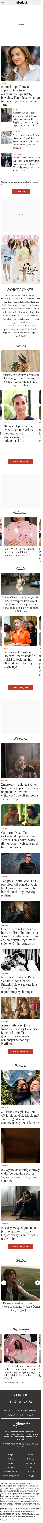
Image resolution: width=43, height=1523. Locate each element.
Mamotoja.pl (10, 1467)
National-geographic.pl (10, 1476)
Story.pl (31, 1476)
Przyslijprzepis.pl (31, 1463)
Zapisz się (21, 191)
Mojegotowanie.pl (10, 1472)
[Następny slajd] (39, 405)
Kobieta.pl (30, 1459)
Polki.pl (30, 1455)
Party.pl (10, 1459)
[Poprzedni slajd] (2, 405)
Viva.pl (30, 1467)
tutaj (19, 1520)
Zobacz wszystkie (20, 461)
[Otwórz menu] (2, 2)
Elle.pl (10, 1455)
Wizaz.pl (31, 1472)
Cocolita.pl (10, 1463)
